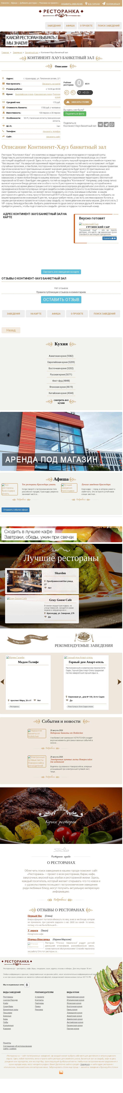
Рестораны (8, 997)
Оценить (107, 238)
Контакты (39, 1000)
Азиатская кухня (74, 1016)
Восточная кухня (74, 1006)
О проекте (86, 25)
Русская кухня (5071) (61, 374)
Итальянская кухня (75, 1000)
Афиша (14, 3)
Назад (11, 330)
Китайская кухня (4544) (61, 393)
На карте (36, 313)
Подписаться (113, 4)
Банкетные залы (10, 1010)
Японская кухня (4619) (61, 387)
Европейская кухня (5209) (61, 362)
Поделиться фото (75, 113)
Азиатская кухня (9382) (61, 356)
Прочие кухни (73, 1029)
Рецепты (7, 1043)
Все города (94, 4)
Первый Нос (35, 916)
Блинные (7, 1016)
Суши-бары (8, 1006)
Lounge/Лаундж (10, 1000)
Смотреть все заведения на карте (61, 272)
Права (38, 1006)
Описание (61, 66)
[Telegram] (106, 124)
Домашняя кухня (74, 1013)
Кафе (5, 1003)
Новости (5, 3)
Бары (5, 1019)
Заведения (54, 25)
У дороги (33, 930)
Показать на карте (51, 84)
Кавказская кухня (43, 94)
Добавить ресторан (28, 3)
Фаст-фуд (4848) (61, 380)
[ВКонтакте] (100, 124)
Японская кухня (74, 1003)
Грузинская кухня (75, 1025)
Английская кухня (75, 1022)
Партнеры (39, 1003)
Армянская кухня (75, 1019)
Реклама (39, 1010)
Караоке (7, 1029)
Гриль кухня (72, 1010)
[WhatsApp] (111, 124)
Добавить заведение (72, 4)
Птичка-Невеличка (39, 939)
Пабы (5, 1022)
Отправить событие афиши (15, 510)
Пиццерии (7, 1013)
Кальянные (8, 1025)
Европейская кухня (24, 94)
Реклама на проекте (48, 3)
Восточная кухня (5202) (61, 368)
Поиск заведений (108, 25)
